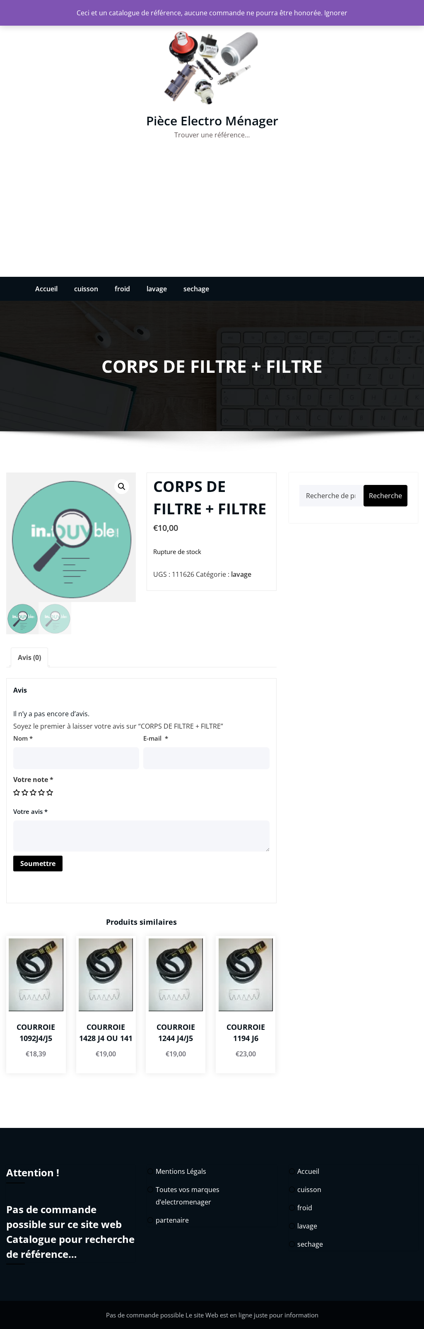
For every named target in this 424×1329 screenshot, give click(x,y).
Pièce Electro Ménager (212, 120)
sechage (196, 288)
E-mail (155, 738)
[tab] (29, 657)
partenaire (172, 1220)
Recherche (385, 495)
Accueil (46, 288)
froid (122, 288)
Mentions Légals (181, 1171)
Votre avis (30, 811)
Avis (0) (29, 657)
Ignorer (335, 12)
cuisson (86, 288)
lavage (157, 288)
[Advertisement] (212, 215)
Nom (23, 738)
